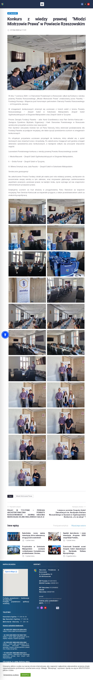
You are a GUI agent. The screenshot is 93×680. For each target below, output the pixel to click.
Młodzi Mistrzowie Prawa (24, 496)
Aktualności (12, 13)
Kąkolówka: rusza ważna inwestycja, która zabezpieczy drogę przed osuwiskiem (33, 535)
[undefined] (82, 4)
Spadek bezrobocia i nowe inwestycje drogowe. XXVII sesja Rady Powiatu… (74, 535)
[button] (42, 4)
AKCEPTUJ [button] (25, 675)
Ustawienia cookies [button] (11, 675)
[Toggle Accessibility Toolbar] (5, 334)
